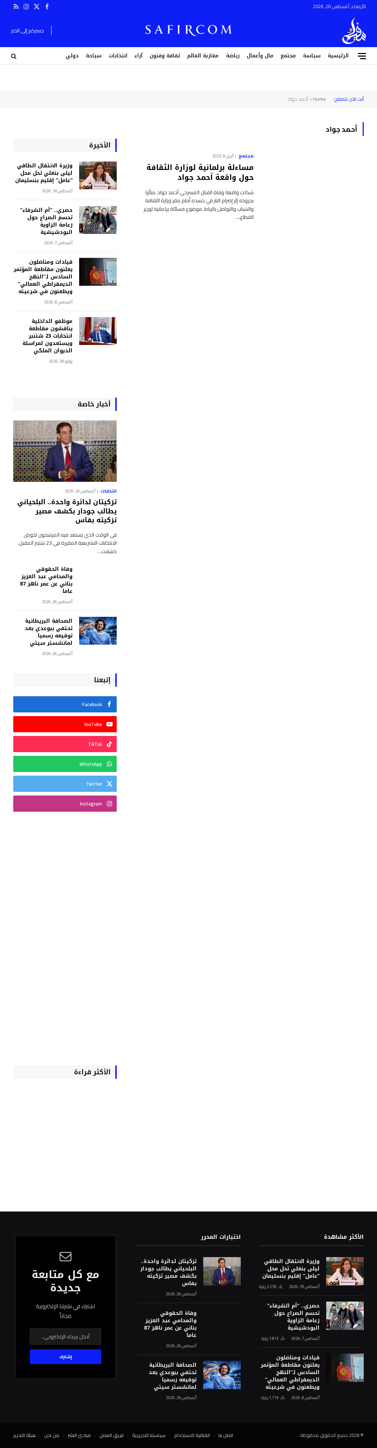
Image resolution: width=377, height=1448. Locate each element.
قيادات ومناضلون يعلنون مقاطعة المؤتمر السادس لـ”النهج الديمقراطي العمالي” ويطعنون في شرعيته (43, 277)
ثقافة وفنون (164, 56)
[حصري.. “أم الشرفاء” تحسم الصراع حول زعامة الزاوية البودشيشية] (98, 220)
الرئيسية (338, 56)
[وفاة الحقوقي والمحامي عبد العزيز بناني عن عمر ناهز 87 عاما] (98, 579)
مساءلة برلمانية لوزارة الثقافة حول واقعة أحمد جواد (200, 172)
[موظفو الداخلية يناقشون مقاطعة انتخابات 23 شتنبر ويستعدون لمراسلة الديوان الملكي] (98, 331)
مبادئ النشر (79, 1435)
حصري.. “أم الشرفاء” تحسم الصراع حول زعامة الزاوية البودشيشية (46, 221)
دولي (72, 56)
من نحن (51, 1435)
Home (319, 99)
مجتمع (288, 56)
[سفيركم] (354, 31)
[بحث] (14, 56)
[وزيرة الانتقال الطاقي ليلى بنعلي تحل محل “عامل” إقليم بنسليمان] (98, 175)
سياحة (94, 56)
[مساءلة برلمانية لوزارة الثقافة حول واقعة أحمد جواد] (313, 183)
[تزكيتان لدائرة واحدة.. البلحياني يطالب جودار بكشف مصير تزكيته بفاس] (65, 451)
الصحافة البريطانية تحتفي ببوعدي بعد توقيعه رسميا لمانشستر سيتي (49, 632)
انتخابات (118, 56)
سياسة (312, 56)
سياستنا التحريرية (149, 1435)
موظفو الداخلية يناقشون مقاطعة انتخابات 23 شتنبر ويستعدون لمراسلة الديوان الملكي (47, 336)
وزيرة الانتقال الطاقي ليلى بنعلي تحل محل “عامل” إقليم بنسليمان (44, 173)
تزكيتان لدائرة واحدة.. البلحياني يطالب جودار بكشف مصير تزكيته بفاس (67, 511)
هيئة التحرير (24, 1435)
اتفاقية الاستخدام (192, 1435)
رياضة (233, 56)
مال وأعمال (260, 56)
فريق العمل (111, 1435)
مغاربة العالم (203, 56)
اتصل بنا (225, 1435)
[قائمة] (362, 56)
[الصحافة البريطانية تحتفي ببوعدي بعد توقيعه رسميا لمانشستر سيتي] (98, 631)
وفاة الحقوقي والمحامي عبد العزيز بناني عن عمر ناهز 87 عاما (46, 580)
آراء (138, 56)
